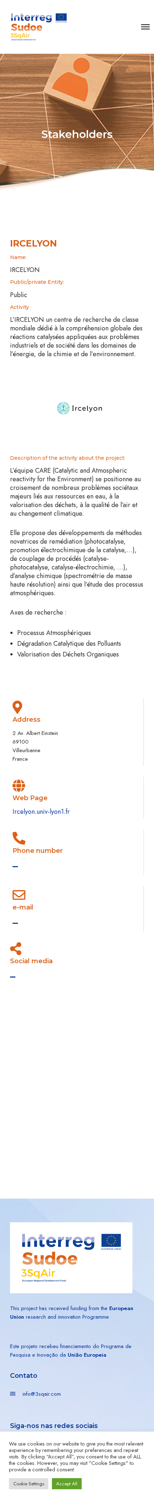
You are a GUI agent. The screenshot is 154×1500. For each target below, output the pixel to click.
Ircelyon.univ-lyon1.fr (41, 811)
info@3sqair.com (42, 1394)
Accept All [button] (66, 1483)
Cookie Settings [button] (28, 1483)
